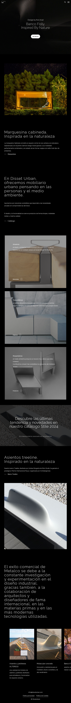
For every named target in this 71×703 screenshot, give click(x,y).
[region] (36, 654)
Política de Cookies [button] (42, 696)
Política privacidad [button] (28, 696)
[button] (68, 2)
